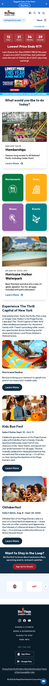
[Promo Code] (30, 13)
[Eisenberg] (34, 586)
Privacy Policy (7, 669)
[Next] (46, 586)
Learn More (12, 387)
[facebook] (24, 620)
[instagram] (19, 620)
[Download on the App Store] (24, 654)
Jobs (33, 672)
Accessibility (25, 672)
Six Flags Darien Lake (12, 20)
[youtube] (29, 620)
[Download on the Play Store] (24, 661)
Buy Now (24, 5)
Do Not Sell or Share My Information (27, 669)
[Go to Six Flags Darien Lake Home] (9, 12)
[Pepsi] (14, 586)
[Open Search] (34, 13)
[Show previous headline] (2, 4)
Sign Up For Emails (24, 566)
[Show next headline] (46, 4)
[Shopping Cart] (39, 13)
